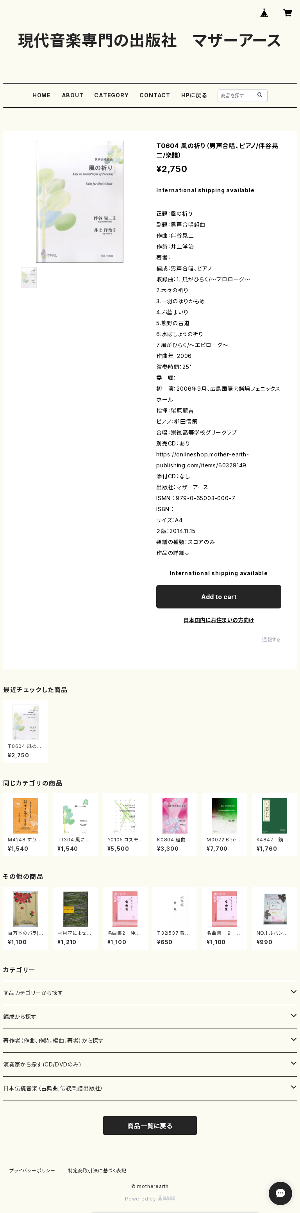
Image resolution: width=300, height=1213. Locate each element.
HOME (41, 95)
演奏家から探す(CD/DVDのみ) (42, 1064)
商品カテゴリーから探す (33, 992)
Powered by (141, 1199)
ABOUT (73, 95)
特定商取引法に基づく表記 (97, 1171)
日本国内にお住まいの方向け (219, 620)
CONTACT (154, 95)
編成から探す (20, 1016)
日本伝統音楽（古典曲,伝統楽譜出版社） (53, 1088)
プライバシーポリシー (32, 1171)
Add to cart (219, 597)
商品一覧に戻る (150, 1126)
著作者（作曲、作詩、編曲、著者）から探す (53, 1040)
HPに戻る (194, 95)
